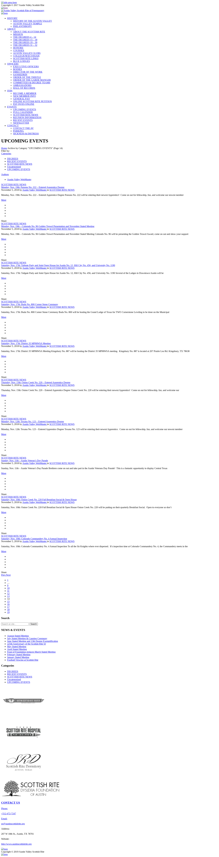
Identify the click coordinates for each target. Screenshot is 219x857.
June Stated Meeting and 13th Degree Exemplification (32, 641)
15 (8, 601)
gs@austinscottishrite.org (13, 823)
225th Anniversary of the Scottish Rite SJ (26, 644)
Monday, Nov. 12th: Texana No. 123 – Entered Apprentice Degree (32, 421)
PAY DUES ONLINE (23, 104)
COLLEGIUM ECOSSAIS (26, 56)
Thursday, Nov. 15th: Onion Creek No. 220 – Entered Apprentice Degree (35, 382)
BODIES (17, 69)
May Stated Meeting (16, 646)
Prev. (3, 575)
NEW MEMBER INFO (24, 96)
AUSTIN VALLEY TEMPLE (27, 23)
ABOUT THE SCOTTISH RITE (29, 31)
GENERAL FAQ (21, 98)
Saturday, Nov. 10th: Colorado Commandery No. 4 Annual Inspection (34, 538)
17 (8, 607)
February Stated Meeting (18, 654)
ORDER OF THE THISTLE (27, 77)
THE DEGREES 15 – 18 (25, 39)
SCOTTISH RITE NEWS (25, 115)
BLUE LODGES (21, 61)
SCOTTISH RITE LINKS (25, 58)
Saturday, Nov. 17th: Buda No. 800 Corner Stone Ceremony (29, 304)
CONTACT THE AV (23, 128)
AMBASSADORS (22, 85)
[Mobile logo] (4, 854)
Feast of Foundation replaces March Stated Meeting (31, 652)
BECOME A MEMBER (24, 93)
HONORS (18, 47)
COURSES (18, 50)
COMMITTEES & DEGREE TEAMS (31, 82)
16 (8, 604)
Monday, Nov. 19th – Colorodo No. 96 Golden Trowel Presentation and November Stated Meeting (47, 226)
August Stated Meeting (18, 636)
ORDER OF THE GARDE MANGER (32, 80)
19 (8, 612)
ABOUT (11, 29)
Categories (6, 153)
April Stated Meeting (17, 649)
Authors (5, 174)
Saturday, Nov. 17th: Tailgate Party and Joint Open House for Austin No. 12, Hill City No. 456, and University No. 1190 (58, 265)
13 (8, 596)
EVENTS (12, 107)
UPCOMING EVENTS (24, 109)
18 (8, 609)
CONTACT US (10, 802)
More (3, 200)
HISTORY (12, 18)
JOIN (9, 90)
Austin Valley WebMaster (19, 179)
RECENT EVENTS (23, 120)
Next (8, 575)
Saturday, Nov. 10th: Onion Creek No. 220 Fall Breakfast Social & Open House (39, 499)
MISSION (18, 34)
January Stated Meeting (18, 657)
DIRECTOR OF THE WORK (27, 72)
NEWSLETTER (21, 123)
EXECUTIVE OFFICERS (26, 66)
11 (8, 591)
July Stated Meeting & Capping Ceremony (27, 638)
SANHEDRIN (20, 74)
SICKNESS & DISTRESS (26, 133)
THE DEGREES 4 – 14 (24, 37)
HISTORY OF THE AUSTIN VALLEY (32, 21)
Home (4, 148)
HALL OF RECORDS (24, 88)
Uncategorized (14, 166)
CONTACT (13, 125)
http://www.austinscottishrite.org (16, 844)
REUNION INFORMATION (27, 117)
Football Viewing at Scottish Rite (22, 660)
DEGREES (12, 158)
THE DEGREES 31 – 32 (25, 45)
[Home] (4, 8)
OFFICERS (12, 64)
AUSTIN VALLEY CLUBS (27, 53)
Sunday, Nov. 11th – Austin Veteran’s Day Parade (24, 460)
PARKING (18, 131)
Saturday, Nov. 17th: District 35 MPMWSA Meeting (26, 343)
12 (8, 593)
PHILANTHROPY (22, 26)
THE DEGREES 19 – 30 (25, 42)
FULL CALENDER (23, 112)
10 (8, 588)
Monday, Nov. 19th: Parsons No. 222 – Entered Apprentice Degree (32, 187)
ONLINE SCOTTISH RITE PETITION (32, 101)
